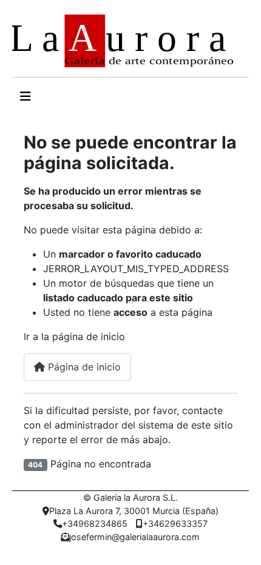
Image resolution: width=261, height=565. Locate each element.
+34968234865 (94, 523)
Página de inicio (83, 367)
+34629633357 (175, 523)
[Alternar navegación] (25, 96)
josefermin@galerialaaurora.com (134, 537)
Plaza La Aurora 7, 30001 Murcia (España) (134, 511)
